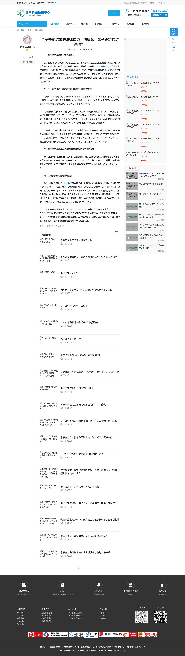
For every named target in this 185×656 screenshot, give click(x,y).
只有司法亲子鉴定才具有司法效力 (77, 240)
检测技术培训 (46, 621)
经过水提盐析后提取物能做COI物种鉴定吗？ (82, 453)
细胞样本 (102, 612)
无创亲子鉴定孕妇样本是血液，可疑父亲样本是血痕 (86, 289)
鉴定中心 (70, 23)
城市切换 (50, 2)
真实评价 (20, 615)
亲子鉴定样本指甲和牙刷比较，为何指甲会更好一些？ (87, 437)
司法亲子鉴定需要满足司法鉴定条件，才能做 (83, 404)
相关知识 (38, 30)
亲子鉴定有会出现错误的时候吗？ (77, 388)
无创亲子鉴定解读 (75, 618)
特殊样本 (102, 615)
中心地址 (145, 23)
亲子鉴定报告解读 (75, 612)
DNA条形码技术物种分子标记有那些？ (79, 322)
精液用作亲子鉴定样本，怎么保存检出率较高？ (84, 536)
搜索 (114, 13)
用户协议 (20, 612)
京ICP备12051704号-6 (136, 647)
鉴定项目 (85, 23)
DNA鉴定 (55, 23)
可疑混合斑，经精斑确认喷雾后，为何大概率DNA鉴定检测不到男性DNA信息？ (90, 472)
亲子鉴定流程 (46, 615)
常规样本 (102, 618)
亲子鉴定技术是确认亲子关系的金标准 (79, 486)
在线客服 (162, 3)
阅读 (160, 179)
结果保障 (20, 623)
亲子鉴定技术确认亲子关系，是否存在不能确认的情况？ (88, 503)
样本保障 (20, 621)
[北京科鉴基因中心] (33, 13)
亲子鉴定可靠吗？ (69, 273)
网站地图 (115, 650)
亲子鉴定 (103, 66)
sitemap (122, 650)
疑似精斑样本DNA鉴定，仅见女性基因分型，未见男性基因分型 (90, 373)
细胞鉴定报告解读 (75, 615)
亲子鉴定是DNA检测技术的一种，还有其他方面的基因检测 (90, 421)
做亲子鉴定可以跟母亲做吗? (150, 194)
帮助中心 (115, 23)
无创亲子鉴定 (46, 612)
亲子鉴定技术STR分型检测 (73, 306)
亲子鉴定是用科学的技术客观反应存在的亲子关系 (85, 552)
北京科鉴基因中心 (88, 647)
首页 (22, 30)
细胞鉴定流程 (46, 618)
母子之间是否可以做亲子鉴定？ (151, 183)
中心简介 (130, 23)
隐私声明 (20, 618)
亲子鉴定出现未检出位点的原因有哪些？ (80, 355)
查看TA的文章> (27, 62)
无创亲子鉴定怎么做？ (71, 338)
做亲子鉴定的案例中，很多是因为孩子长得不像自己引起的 (89, 519)
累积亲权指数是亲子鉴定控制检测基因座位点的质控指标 (88, 256)
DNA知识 (99, 23)
